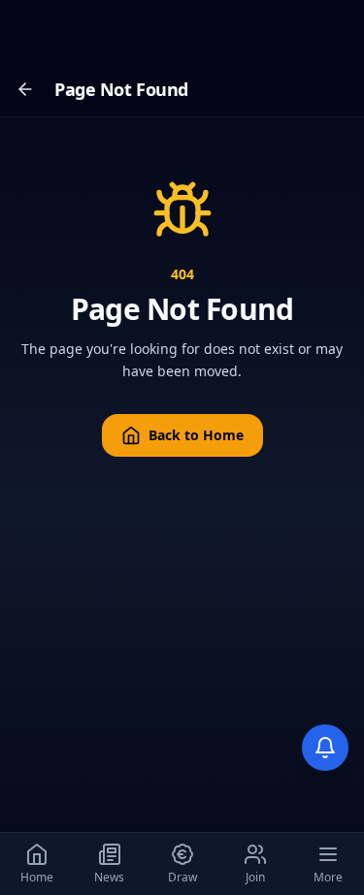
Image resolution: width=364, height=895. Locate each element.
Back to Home (196, 435)
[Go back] (25, 89)
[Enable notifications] (325, 747)
